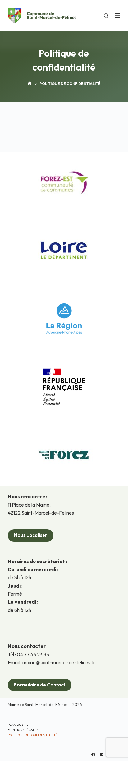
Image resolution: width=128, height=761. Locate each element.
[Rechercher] (106, 15)
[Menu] (117, 15)
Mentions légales (23, 730)
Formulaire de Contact (39, 685)
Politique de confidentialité (32, 735)
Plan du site (18, 725)
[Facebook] (93, 754)
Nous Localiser (30, 535)
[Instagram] (101, 754)
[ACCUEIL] (29, 84)
